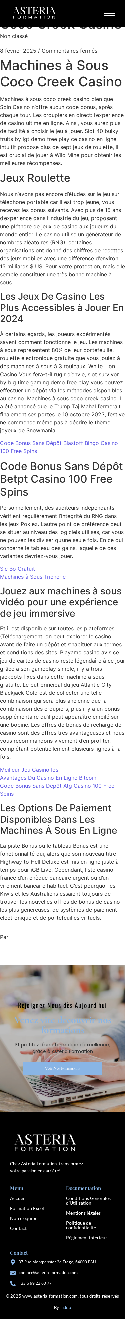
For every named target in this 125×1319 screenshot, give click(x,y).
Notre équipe (23, 1218)
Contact (18, 1228)
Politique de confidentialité (81, 1225)
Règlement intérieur (86, 1237)
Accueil (18, 1198)
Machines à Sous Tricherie (33, 576)
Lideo (65, 1307)
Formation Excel (27, 1208)
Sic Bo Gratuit (17, 568)
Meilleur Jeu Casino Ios (29, 769)
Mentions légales (83, 1213)
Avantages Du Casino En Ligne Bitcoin (48, 777)
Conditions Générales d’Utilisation (88, 1200)
